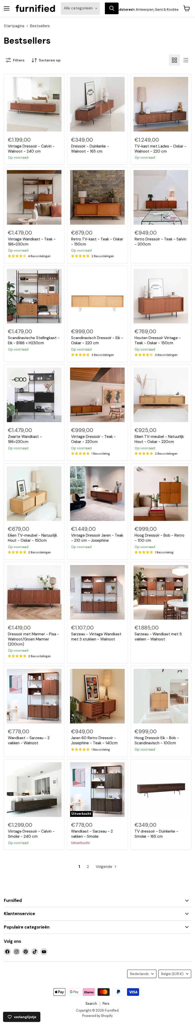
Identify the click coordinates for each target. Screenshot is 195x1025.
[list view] (185, 60)
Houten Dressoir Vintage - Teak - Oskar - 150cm (158, 340)
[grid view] (174, 60)
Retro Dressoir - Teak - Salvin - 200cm (160, 242)
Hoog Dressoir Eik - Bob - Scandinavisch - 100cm (157, 740)
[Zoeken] (112, 8)
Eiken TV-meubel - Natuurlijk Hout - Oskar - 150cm (32, 538)
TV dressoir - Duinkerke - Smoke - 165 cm (156, 834)
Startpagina (14, 26)
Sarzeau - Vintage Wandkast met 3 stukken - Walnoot (96, 637)
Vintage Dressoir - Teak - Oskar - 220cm (93, 439)
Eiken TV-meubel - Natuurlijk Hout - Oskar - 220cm (159, 439)
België (172, 974)
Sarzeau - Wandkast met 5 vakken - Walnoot (158, 637)
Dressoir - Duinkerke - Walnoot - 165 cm (90, 149)
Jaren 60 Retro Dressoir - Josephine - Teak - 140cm (94, 740)
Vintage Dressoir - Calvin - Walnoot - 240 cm (31, 149)
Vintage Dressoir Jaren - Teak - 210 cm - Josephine (97, 538)
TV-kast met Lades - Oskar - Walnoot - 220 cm (160, 149)
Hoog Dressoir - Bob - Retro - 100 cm (159, 538)
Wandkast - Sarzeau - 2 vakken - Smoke (92, 834)
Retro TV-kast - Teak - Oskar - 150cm (97, 242)
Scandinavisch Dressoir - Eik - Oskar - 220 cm (97, 340)
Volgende (104, 866)
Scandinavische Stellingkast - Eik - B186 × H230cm (34, 340)
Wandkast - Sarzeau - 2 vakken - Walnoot (29, 740)
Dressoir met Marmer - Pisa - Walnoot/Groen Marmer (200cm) (33, 639)
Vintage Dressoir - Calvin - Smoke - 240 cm (31, 834)
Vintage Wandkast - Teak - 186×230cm (32, 242)
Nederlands (139, 974)
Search (91, 1003)
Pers (106, 1003)
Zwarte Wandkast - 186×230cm (25, 439)
